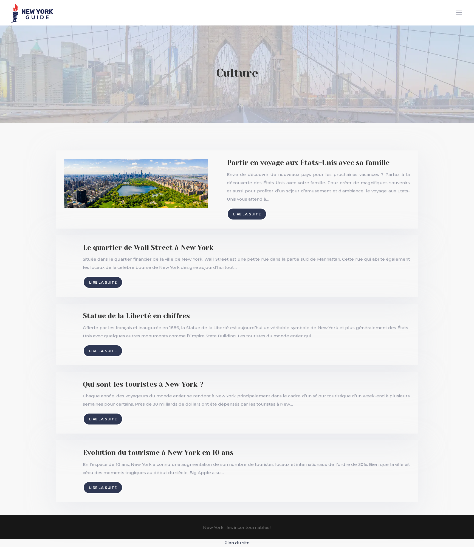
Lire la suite (247, 214)
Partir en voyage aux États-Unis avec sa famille (308, 163)
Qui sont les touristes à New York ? (143, 384)
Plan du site (237, 542)
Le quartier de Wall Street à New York (148, 248)
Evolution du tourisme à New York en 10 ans (158, 453)
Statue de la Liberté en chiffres (136, 316)
